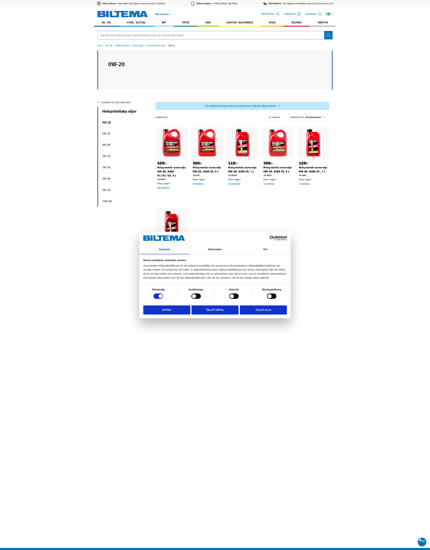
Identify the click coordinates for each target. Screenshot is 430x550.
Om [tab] (265, 249)
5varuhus (268, 183)
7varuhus (304, 183)
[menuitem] (106, 23)
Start (99, 45)
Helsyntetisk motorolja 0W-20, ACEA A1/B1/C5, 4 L (171, 171)
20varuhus (234, 183)
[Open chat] (422, 542)
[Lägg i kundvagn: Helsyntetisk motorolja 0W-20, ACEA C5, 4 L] (206, 192)
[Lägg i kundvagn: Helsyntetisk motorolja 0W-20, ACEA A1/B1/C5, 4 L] (171, 196)
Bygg (272, 22)
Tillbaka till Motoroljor (115, 102)
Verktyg (322, 22)
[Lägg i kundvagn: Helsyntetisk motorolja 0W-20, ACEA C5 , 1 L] (313, 192)
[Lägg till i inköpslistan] (161, 196)
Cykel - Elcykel (136, 22)
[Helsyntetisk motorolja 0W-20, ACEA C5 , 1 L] (313, 143)
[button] (329, 14)
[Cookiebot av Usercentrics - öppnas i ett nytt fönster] (272, 238)
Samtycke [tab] (164, 249)
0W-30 (106, 133)
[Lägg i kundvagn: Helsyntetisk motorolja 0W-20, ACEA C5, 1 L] (242, 192)
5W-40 (106, 178)
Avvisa (166, 309)
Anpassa (276, 117)
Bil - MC (106, 22)
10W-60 (107, 201)
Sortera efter (305, 117)
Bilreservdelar (123, 45)
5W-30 (106, 167)
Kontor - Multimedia (240, 22)
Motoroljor (138, 45)
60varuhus (163, 187)
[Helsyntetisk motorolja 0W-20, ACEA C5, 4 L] (207, 143)
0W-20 (106, 122)
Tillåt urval (215, 309)
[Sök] (328, 35)
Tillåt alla (263, 309)
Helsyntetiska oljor (156, 45)
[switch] (196, 296)
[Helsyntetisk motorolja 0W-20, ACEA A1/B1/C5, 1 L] (172, 225)
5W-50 (106, 190)
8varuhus (198, 183)
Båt (164, 22)
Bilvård (297, 22)
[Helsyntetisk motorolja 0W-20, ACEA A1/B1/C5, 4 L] (172, 143)
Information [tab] (215, 249)
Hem (208, 22)
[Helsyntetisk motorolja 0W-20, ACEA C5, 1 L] (242, 143)
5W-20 (106, 156)
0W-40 (106, 145)
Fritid (185, 22)
